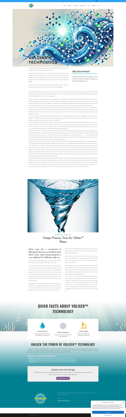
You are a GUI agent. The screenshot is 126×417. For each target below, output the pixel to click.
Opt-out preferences (108, 415)
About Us (76, 5)
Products (69, 5)
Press (88, 5)
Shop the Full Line (63, 378)
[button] (123, 402)
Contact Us (93, 5)
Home (64, 5)
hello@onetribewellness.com (64, 400)
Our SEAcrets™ (83, 5)
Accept (108, 412)
